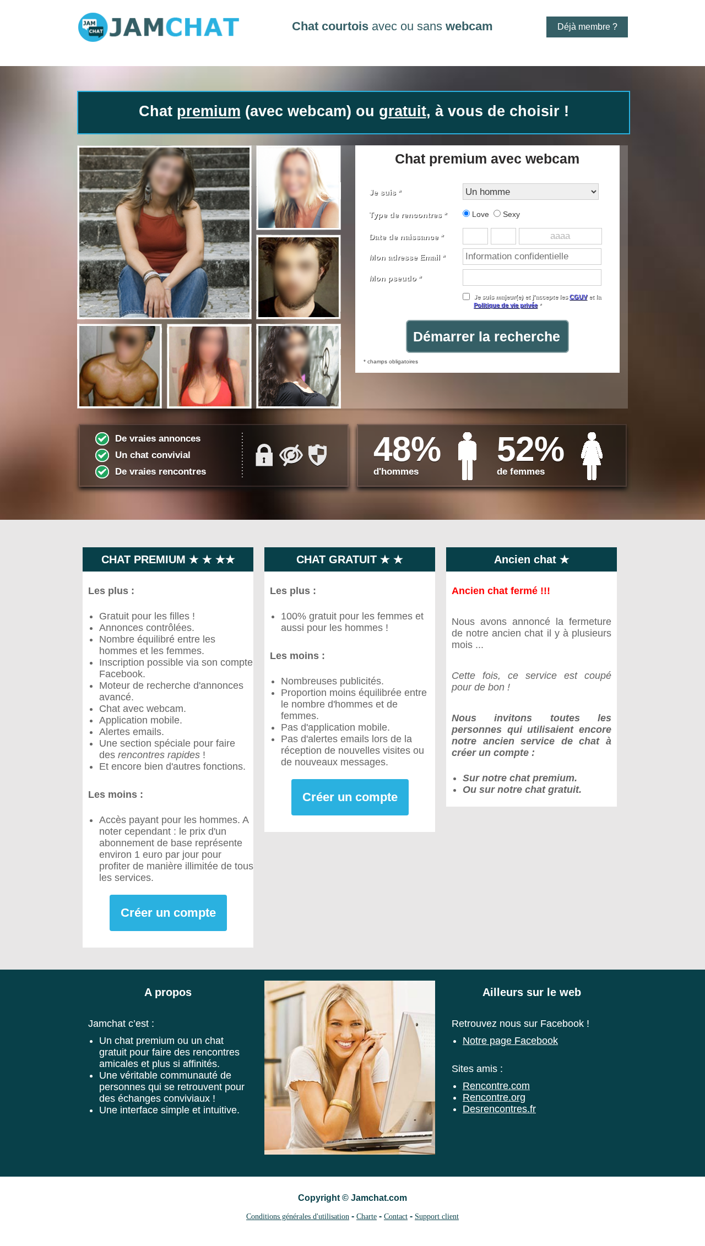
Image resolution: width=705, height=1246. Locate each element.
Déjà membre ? (587, 26)
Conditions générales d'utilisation (297, 1216)
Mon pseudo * (395, 278)
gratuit (402, 111)
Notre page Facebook (510, 1040)
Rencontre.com (496, 1085)
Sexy (510, 214)
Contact (396, 1216)
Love (479, 214)
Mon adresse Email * (407, 257)
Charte (366, 1216)
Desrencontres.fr (499, 1108)
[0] (209, 277)
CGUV (578, 296)
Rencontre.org (494, 1097)
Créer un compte (168, 912)
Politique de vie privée (506, 305)
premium (209, 111)
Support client (437, 1216)
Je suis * (385, 192)
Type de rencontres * (408, 214)
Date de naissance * (406, 236)
